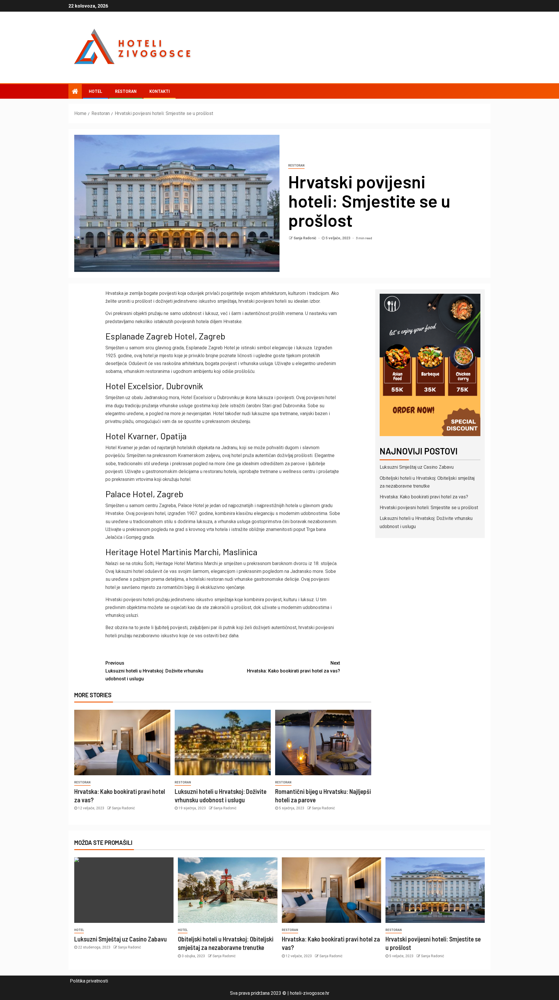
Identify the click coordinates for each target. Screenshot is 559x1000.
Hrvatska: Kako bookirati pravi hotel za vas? (293, 667)
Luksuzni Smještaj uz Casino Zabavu (417, 467)
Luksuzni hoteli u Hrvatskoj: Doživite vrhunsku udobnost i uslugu (154, 671)
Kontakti (159, 91)
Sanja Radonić (305, 238)
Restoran (126, 91)
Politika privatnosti (89, 981)
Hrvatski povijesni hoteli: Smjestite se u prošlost (429, 507)
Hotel (95, 91)
